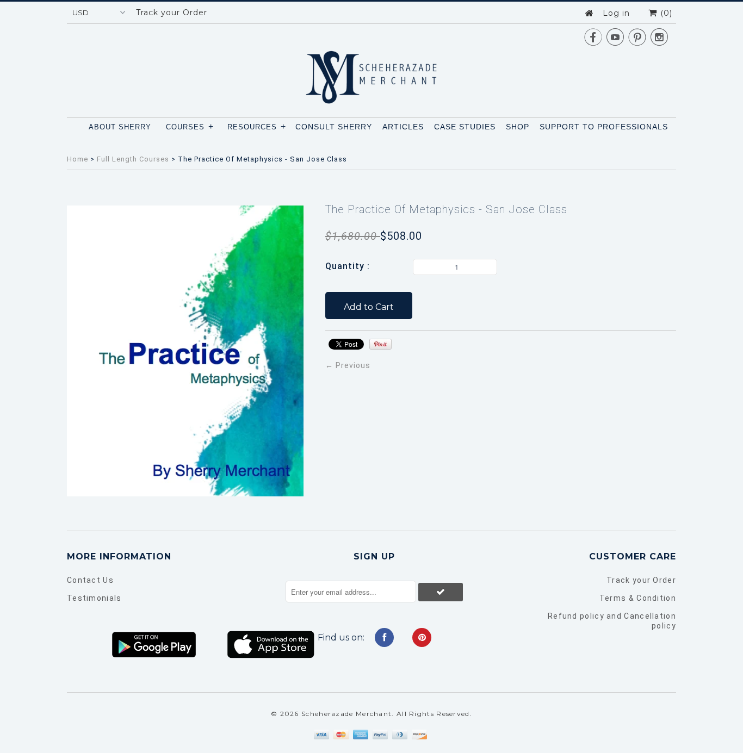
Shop (517, 126)
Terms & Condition (637, 598)
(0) (665, 13)
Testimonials (94, 598)
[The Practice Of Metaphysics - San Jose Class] (185, 493)
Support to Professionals (604, 126)
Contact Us (90, 580)
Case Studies (465, 126)
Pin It (380, 344)
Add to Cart (369, 307)
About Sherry (120, 127)
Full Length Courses (133, 159)
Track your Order (171, 12)
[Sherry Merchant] (371, 73)
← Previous (347, 365)
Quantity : (347, 266)
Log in (616, 13)
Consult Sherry (333, 126)
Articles (403, 126)
